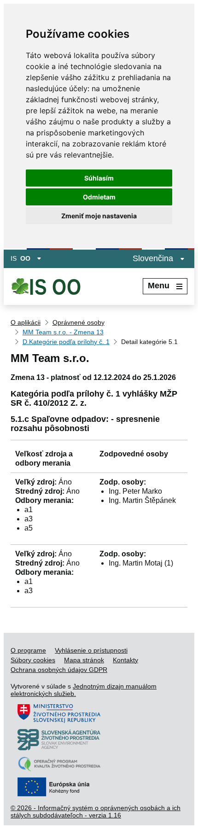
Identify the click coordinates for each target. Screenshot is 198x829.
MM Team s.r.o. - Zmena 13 (63, 332)
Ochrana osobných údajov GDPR (59, 669)
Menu (158, 285)
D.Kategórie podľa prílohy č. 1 (66, 341)
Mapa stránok (84, 660)
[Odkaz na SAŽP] (58, 748)
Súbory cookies (33, 660)
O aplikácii (26, 322)
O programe (28, 650)
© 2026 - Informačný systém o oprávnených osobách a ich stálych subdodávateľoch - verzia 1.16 (96, 811)
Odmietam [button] (99, 197)
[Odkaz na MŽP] (58, 720)
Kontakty (125, 660)
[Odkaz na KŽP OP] (58, 769)
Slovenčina (154, 258)
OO (25, 258)
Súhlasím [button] (99, 178)
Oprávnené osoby (78, 322)
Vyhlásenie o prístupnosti (91, 650)
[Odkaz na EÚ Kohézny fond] (58, 794)
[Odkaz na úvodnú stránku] (54, 286)
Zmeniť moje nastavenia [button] (99, 216)
